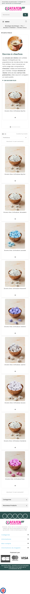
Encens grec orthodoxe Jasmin (15, 365)
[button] (15, 80)
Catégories (5, 535)
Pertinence (15, 138)
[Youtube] (15, 516)
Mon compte (6, 543)
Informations (6, 539)
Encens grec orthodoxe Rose (15, 479)
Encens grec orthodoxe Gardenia (15, 441)
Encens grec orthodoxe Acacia (15, 403)
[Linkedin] (25, 516)
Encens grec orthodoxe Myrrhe (15, 111)
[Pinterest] (20, 516)
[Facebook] (4, 516)
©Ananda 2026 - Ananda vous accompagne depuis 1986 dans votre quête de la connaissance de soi (15, 567)
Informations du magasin (10, 548)
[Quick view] (15, 117)
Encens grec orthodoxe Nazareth (15, 288)
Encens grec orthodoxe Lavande (15, 250)
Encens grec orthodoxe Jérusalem (15, 212)
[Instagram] (10, 516)
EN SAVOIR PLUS (10, 80)
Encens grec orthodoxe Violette (15, 326)
